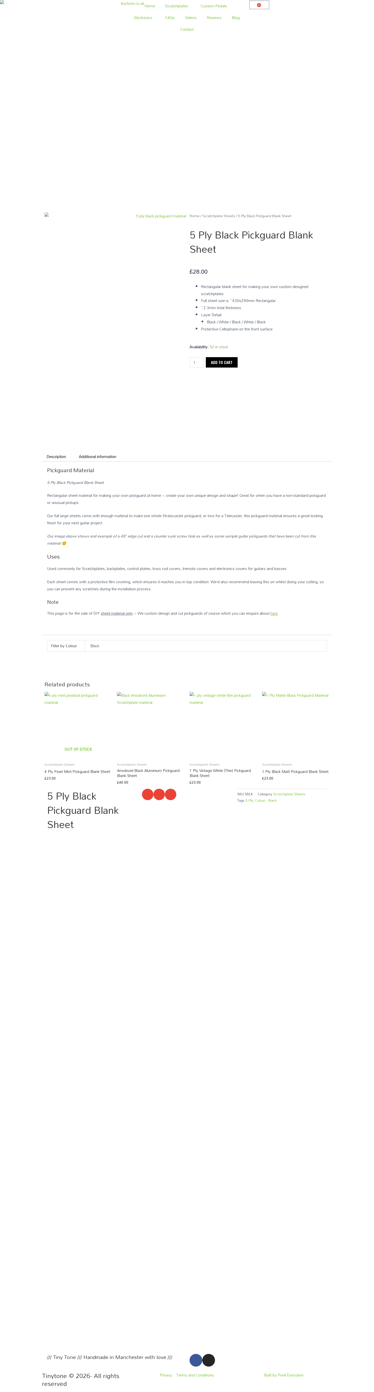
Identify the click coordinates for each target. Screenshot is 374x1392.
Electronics (143, 17)
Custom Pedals (214, 6)
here (274, 613)
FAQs (170, 17)
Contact (187, 29)
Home (150, 6)
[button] (147, 794)
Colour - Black (266, 800)
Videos (191, 17)
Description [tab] (56, 456)
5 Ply (249, 800)
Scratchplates (176, 6)
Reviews (214, 17)
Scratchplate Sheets (219, 215)
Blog (236, 17)
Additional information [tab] (97, 456)
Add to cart (222, 362)
